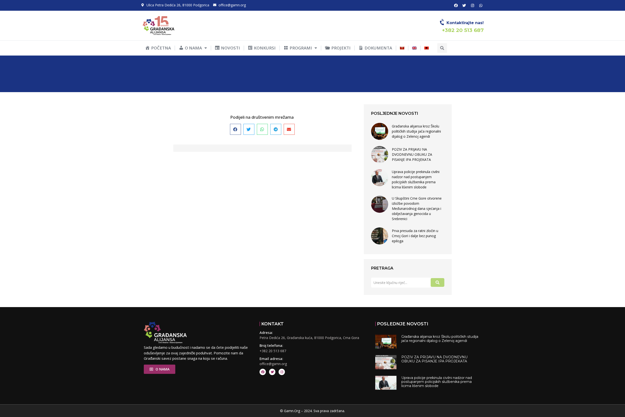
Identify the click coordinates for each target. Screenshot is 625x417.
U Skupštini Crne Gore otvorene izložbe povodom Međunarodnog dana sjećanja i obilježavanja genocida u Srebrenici (417, 208)
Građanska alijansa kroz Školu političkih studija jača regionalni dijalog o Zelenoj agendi (416, 131)
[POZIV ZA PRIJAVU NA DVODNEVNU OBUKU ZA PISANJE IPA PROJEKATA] (379, 154)
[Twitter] (464, 5)
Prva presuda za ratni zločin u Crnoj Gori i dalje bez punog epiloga (415, 235)
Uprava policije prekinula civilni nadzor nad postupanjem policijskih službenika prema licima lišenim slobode (415, 179)
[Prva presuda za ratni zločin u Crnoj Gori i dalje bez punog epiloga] (379, 235)
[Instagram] (472, 5)
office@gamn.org (273, 363)
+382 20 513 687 (273, 351)
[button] (442, 48)
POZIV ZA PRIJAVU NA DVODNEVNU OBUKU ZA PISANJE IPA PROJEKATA (412, 154)
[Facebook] (456, 5)
